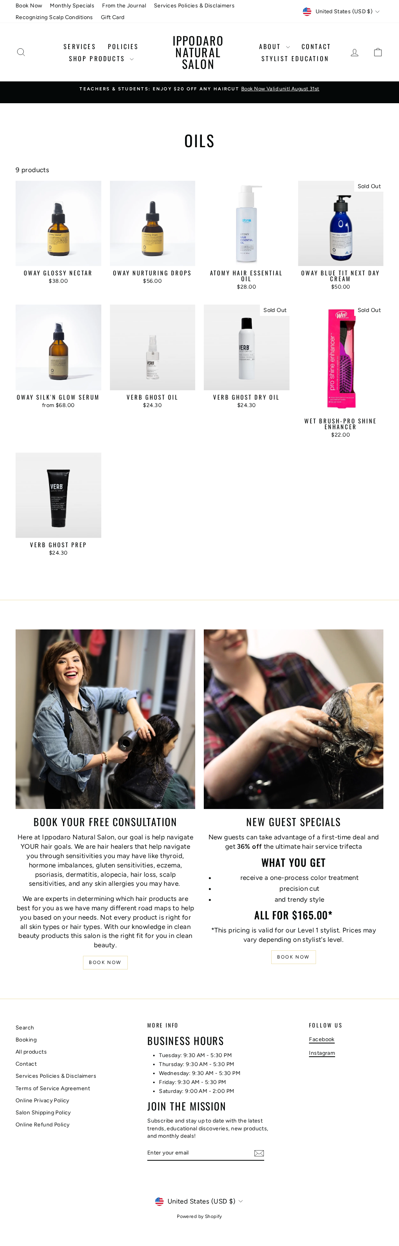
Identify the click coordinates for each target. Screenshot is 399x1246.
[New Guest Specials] (293, 719)
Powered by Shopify (199, 1216)
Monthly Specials (72, 5)
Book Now (29, 5)
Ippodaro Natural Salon (198, 52)
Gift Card (113, 17)
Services (80, 46)
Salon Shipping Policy (43, 1112)
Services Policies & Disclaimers (194, 5)
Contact (316, 46)
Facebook (321, 1039)
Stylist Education (295, 58)
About (271, 46)
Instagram (322, 1053)
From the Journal (124, 5)
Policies (123, 46)
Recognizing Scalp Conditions (54, 17)
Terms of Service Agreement (53, 1088)
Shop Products (98, 58)
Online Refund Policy (43, 1124)
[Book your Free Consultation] (105, 719)
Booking (26, 1039)
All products (31, 1052)
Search (25, 1027)
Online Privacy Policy (42, 1100)
